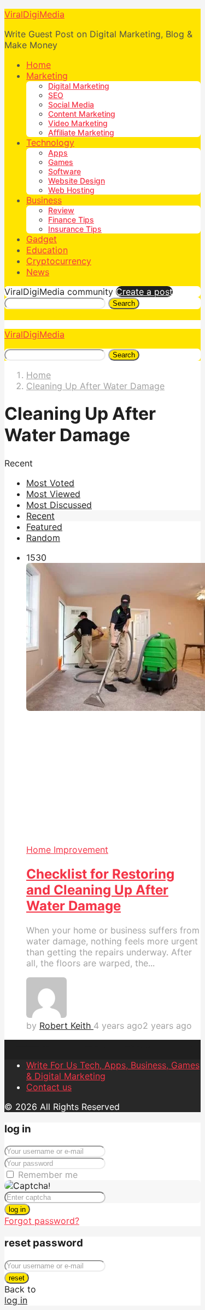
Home (38, 64)
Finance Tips (71, 219)
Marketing (47, 75)
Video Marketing (78, 123)
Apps (58, 152)
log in (17, 1209)
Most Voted (50, 482)
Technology (50, 142)
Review (61, 210)
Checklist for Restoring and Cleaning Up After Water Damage (100, 890)
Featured (44, 526)
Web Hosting (71, 190)
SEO (55, 95)
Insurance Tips (75, 228)
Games (60, 162)
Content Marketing (81, 113)
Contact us (49, 1086)
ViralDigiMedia (34, 14)
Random (43, 537)
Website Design (76, 180)
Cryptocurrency (58, 260)
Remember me (48, 1174)
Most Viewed (53, 493)
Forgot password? (41, 1220)
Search (124, 303)
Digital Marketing (78, 85)
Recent (40, 515)
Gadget (41, 238)
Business (44, 200)
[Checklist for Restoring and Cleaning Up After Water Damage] (113, 703)
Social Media (71, 104)
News (37, 271)
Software (64, 171)
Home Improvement (67, 849)
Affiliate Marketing (81, 132)
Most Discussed (59, 504)
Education (47, 249)
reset (17, 1278)
